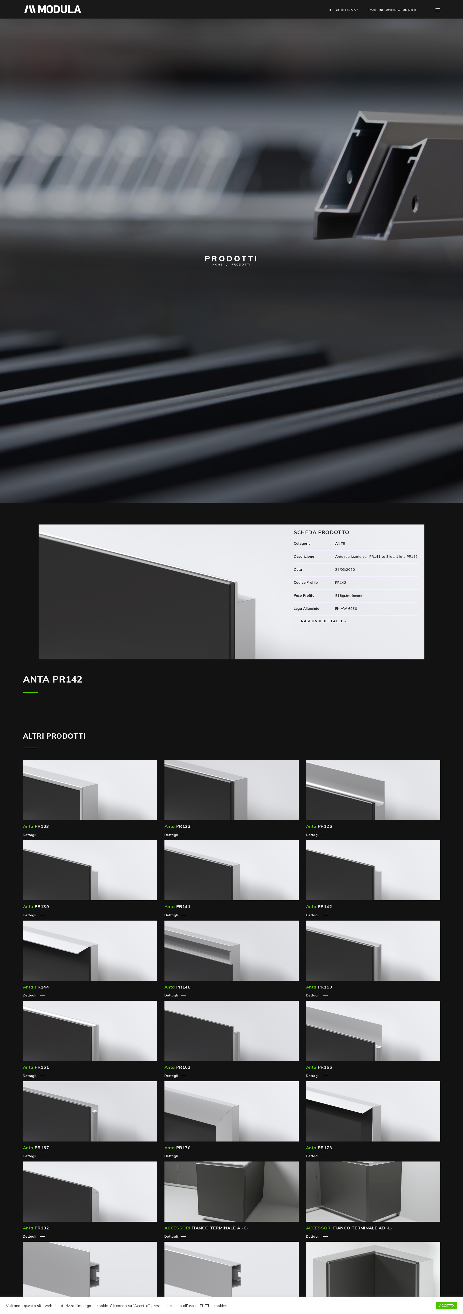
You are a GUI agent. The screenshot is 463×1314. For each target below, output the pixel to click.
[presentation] (32, 594)
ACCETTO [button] (446, 1305)
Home (217, 264)
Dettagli (30, 835)
